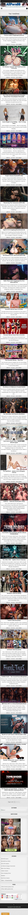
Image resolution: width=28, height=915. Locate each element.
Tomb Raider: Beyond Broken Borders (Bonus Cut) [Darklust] (14, 533)
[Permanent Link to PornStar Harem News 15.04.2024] (14, 300)
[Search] (27, 8)
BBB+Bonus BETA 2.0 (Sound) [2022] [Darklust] (14, 704)
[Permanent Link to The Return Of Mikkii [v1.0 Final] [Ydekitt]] (14, 377)
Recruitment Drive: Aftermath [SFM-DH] (14, 256)
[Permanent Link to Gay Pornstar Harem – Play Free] (14, 351)
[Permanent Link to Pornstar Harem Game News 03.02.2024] (14, 326)
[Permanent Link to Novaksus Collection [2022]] (14, 581)
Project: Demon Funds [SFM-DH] (14, 176)
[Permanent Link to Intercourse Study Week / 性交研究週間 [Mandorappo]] (14, 432)
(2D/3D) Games (14, 372)
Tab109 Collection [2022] (13, 621)
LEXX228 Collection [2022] (14, 650)
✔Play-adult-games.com (7, 889)
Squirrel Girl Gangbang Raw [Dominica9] (14, 230)
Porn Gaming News (14, 296)
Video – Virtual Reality (6, 880)
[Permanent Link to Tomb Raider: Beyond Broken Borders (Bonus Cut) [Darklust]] (14, 523)
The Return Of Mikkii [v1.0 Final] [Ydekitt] (14, 387)
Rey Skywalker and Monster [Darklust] (14, 414)
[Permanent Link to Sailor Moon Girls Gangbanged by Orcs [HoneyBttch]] (14, 272)
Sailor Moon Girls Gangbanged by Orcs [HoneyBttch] (14, 281)
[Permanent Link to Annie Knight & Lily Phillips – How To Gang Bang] (14, 113)
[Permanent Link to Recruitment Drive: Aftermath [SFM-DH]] (14, 246)
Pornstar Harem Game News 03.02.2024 (14, 335)
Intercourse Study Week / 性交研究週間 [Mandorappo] (14, 442)
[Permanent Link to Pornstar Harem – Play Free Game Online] (14, 140)
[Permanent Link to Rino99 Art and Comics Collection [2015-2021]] (14, 724)
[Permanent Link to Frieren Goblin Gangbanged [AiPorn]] (14, 25)
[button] (23, 1)
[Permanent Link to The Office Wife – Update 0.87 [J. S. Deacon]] (14, 552)
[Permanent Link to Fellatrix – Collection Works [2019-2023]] (14, 491)
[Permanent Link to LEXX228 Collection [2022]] (14, 639)
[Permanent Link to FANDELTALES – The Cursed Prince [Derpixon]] (14, 668)
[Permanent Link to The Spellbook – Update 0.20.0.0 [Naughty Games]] (14, 462)
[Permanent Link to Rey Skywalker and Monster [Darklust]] (14, 405)
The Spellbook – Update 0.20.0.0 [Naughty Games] (14, 472)
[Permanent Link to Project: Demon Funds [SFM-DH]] (14, 167)
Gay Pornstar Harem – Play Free (14, 360)
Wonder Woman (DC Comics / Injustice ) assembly (14, 761)
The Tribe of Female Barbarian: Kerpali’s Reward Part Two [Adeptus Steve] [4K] (14, 96)
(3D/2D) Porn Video (14, 19)
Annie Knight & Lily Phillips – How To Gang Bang (14, 122)
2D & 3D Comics (14, 486)
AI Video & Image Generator (8, 866)
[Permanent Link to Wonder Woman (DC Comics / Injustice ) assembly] (14, 751)
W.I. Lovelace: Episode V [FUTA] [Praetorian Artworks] (14, 67)
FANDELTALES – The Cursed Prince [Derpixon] (14, 677)
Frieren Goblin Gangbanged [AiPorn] (14, 35)
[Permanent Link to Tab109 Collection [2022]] (14, 611)
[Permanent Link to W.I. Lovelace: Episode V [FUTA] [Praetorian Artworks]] (14, 56)
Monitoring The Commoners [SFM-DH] (14, 203)
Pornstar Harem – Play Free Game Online (14, 149)
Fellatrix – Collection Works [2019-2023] (14, 502)
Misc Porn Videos (14, 109)
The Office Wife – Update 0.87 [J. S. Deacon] (14, 560)
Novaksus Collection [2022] (14, 594)
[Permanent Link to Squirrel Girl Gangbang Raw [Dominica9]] (14, 221)
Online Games (10, 135)
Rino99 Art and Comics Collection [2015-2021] (14, 735)
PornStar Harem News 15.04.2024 (14, 309)
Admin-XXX (8, 44)
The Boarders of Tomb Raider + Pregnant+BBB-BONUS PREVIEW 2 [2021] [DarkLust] (14, 789)
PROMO (3, 875)
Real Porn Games (17, 135)
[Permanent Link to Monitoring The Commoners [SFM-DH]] (14, 194)
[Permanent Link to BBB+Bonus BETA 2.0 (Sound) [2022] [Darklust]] (14, 695)
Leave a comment (19, 44)
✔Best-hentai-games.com (7, 886)
